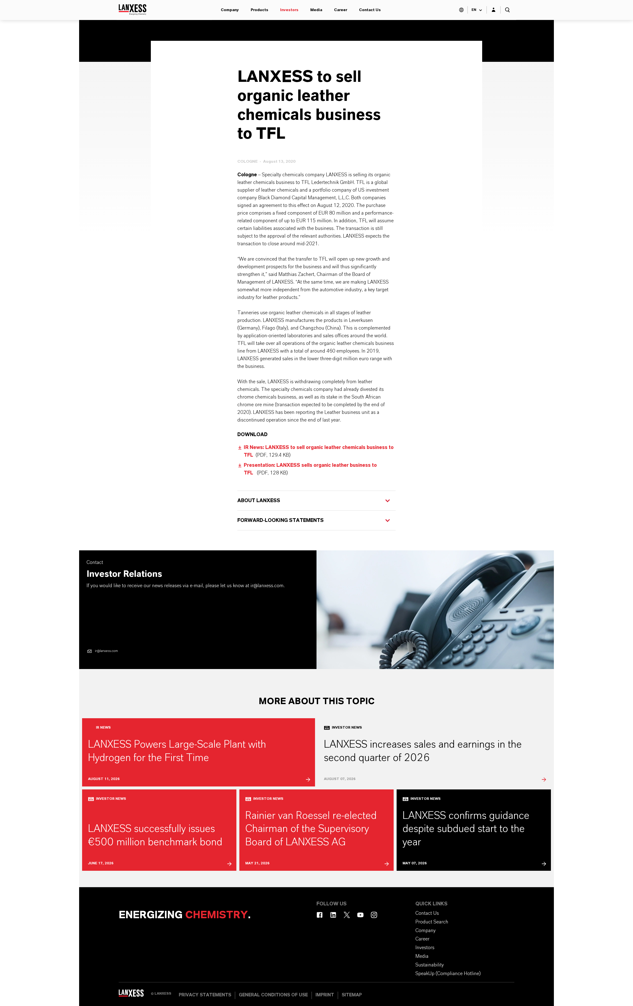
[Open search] (507, 10)
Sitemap (352, 995)
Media (316, 10)
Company (230, 10)
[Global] (461, 10)
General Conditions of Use (273, 995)
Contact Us (370, 10)
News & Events (202, 51)
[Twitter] (347, 915)
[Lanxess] (135, 994)
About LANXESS (258, 500)
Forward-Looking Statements (280, 520)
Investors (289, 10)
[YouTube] (360, 915)
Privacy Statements (205, 995)
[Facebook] (319, 915)
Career (340, 10)
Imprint (325, 995)
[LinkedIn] (333, 915)
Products (259, 10)
